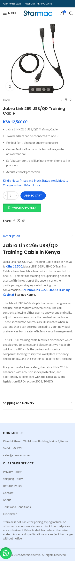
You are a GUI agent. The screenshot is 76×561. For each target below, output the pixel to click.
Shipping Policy (13, 478)
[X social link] (18, 220)
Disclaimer (10, 514)
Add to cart (33, 195)
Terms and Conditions (17, 507)
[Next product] (70, 100)
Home (7, 100)
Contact (8, 493)
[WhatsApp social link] (23, 220)
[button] (22, 207)
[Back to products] (66, 100)
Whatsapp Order (24, 207)
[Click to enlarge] (10, 86)
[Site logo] (38, 13)
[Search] (71, 13)
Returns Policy (12, 485)
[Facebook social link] (13, 220)
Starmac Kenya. (25, 294)
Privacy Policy (12, 471)
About (7, 500)
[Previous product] (61, 100)
